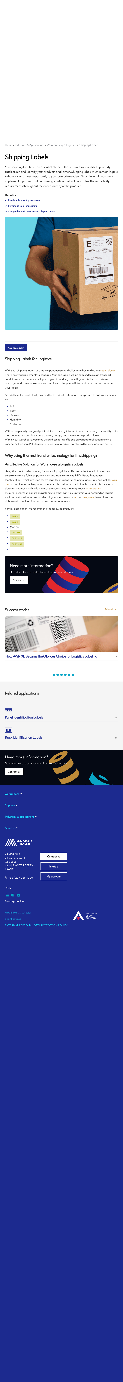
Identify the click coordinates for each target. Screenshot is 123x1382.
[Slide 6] (69, 675)
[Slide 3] (57, 675)
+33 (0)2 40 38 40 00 (21, 877)
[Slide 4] (61, 675)
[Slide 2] (54, 675)
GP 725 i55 (17, 544)
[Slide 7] (73, 675)
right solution (108, 370)
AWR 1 (15, 516)
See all (109, 609)
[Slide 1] (50, 675)
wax (76, 497)
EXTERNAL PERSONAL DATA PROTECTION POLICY (36, 925)
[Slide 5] (65, 675)
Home (8, 145)
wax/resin (88, 497)
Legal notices (13, 918)
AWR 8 (15, 522)
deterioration (93, 488)
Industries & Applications (29, 145)
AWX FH (16, 532)
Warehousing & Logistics (61, 145)
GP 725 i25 (17, 538)
